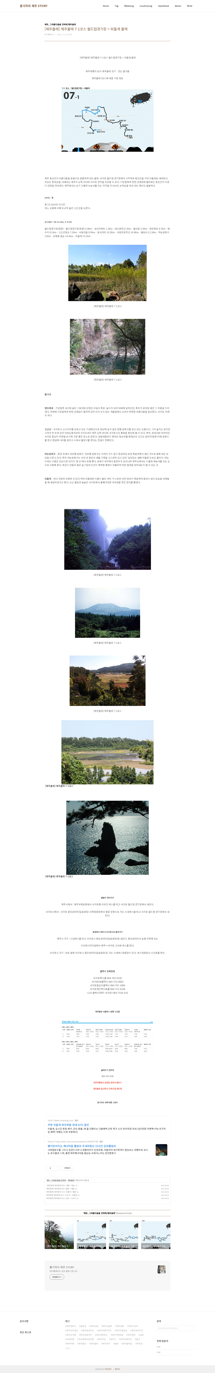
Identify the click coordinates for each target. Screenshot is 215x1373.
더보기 (67, 1348)
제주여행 (70, 1343)
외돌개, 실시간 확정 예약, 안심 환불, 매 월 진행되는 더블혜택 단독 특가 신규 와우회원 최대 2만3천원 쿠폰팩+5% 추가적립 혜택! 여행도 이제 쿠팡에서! (107, 1130)
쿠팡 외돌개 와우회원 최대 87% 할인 (68, 1124)
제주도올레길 (121, 1330)
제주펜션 (82, 1343)
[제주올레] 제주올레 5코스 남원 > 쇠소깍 (61, 1198)
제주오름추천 (86, 1334)
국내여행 (70, 1339)
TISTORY (108, 1369)
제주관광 (120, 1326)
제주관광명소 (102, 1334)
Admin (178, 5)
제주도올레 (107, 1326)
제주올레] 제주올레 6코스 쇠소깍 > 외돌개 (61, 1195)
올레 (116, 1343)
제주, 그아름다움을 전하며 (56, 1180)
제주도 (113, 1339)
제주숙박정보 (72, 1330)
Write (189, 5)
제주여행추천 (126, 1339)
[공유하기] (53, 1168)
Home (106, 5)
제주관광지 (71, 1326)
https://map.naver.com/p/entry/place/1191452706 (73, 1141)
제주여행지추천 (104, 1330)
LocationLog (146, 5)
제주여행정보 (117, 1334)
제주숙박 (106, 1343)
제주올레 (71, 1180)
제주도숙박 (133, 1326)
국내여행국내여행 (86, 1339)
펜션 (138, 1339)
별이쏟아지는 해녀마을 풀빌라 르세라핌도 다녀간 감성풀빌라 (82, 1146)
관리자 (117, 1369)
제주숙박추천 (137, 1330)
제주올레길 (127, 1343)
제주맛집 (102, 1339)
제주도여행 (71, 1334)
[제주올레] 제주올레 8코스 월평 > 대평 (60, 1188)
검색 (192, 1328)
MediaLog (129, 5)
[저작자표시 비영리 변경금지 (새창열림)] (77, 1168)
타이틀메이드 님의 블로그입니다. (64, 1271)
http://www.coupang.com (60, 1120)
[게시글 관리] (57, 1168)
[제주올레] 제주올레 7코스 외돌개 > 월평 (61, 1192)
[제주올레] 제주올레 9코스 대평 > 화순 (60, 1185)
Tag (116, 5)
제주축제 (131, 1334)
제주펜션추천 (88, 1330)
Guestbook (163, 5)
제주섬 (139, 1343)
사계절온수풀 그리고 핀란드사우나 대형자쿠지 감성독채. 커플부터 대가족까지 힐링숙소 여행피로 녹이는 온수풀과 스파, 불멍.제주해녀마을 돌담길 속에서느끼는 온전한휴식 (98, 1151)
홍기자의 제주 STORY (34, 6)
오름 (142, 1334)
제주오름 (94, 1326)
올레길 (83, 1326)
